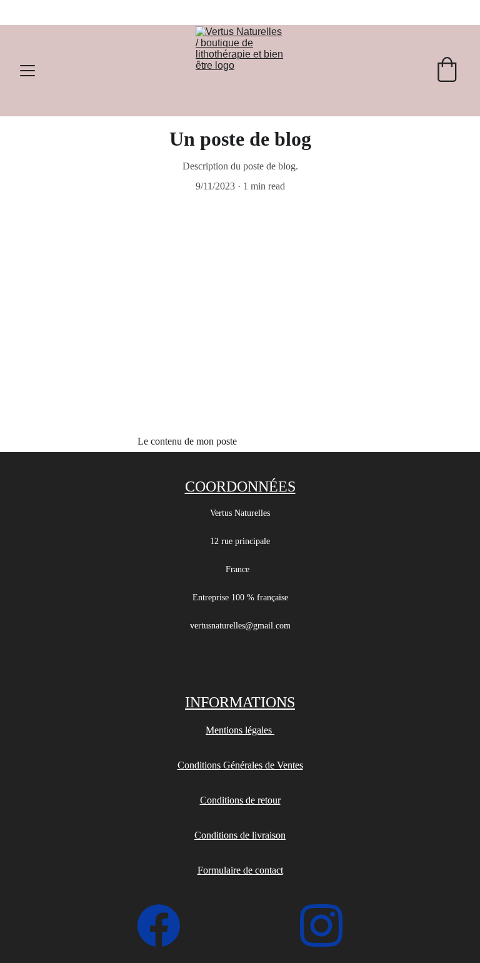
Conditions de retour (240, 800)
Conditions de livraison (240, 835)
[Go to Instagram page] (321, 925)
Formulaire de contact (240, 870)
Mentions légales (240, 730)
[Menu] (27, 70)
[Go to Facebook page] (165, 925)
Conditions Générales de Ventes (240, 765)
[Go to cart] (447, 70)
